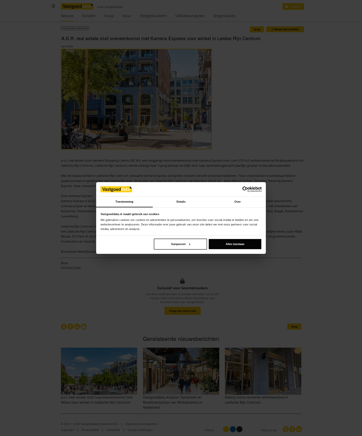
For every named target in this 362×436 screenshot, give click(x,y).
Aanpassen (178, 244)
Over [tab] (237, 201)
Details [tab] (181, 201)
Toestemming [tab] (124, 201)
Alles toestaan (235, 244)
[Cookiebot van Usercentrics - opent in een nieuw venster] (245, 189)
